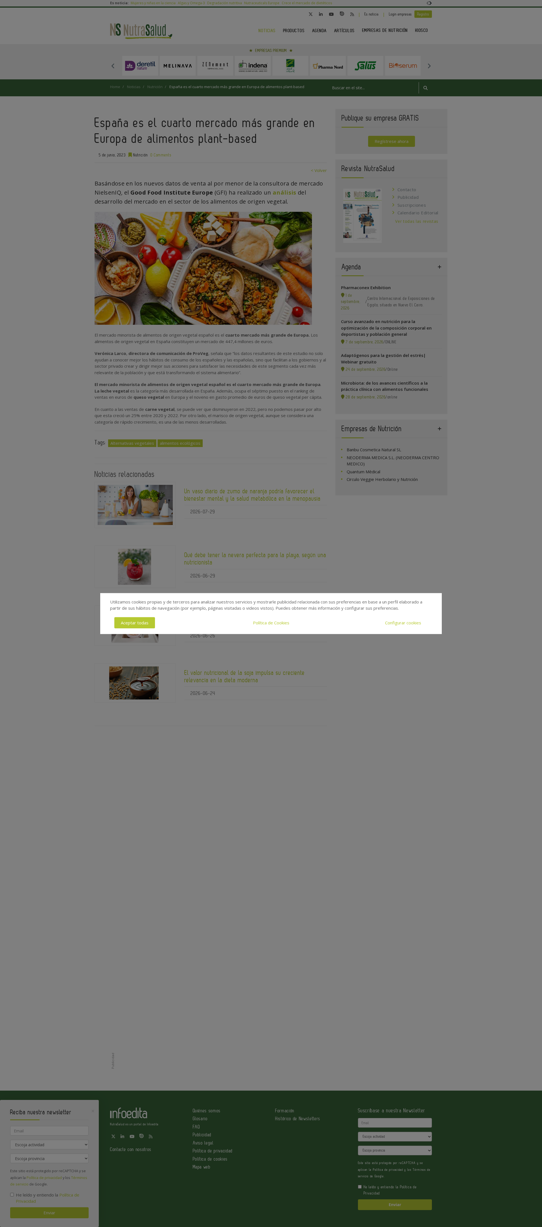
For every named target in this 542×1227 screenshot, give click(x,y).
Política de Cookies (271, 623)
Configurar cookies (403, 623)
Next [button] (429, 66)
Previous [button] (113, 66)
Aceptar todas (134, 623)
